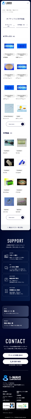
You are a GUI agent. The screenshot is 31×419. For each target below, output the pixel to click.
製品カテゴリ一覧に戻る (15, 227)
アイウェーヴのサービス (8, 397)
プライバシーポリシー (8, 412)
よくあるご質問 (20, 398)
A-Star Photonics (8, 116)
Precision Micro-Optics (9, 54)
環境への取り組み (7, 394)
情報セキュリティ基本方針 (22, 392)
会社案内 (5, 391)
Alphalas (6, 209)
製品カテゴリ (15, 10)
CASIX (18, 116)
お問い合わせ (6, 400)
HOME (3, 10)
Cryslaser (6, 150)
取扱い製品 (9, 10)
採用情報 (19, 400)
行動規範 (19, 395)
